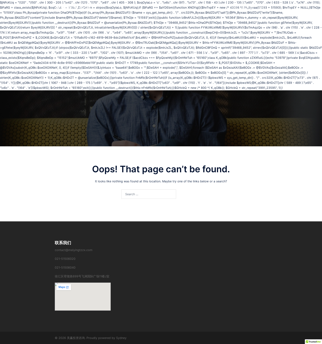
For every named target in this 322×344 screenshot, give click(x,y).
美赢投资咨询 (73, 7)
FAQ (262, 7)
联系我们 (249, 7)
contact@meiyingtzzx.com (73, 250)
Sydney (121, 338)
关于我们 (233, 7)
